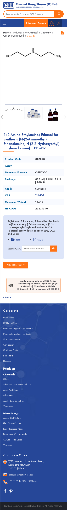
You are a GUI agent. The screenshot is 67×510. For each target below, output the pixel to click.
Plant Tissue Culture (12, 423)
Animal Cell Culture (12, 418)
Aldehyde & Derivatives (13, 401)
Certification (8, 344)
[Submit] (59, 14)
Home (6, 32)
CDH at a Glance (11, 323)
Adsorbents (8, 395)
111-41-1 (39, 195)
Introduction (8, 317)
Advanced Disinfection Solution (17, 384)
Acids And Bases (10, 390)
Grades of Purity (10, 350)
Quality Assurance (11, 339)
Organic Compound (13, 35)
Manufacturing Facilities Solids (17, 334)
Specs (17, 239)
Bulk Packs (8, 355)
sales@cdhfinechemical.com (20, 474)
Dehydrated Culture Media (15, 434)
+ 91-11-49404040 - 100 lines (22, 481)
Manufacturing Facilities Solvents (18, 328)
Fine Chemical (30, 32)
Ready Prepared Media (13, 428)
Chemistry (46, 32)
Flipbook (7, 361)
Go (53, 248)
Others (6, 379)
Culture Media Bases (12, 439)
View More (8, 406)
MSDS (39, 239)
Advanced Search (36, 23)
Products (16, 32)
